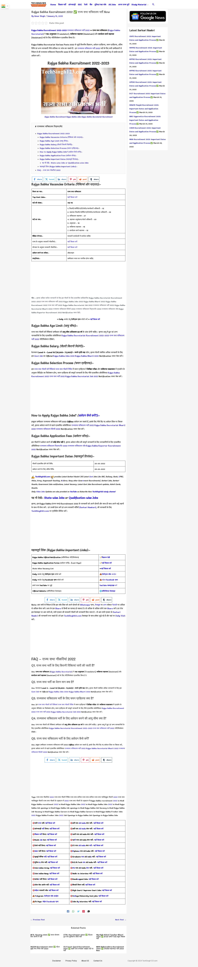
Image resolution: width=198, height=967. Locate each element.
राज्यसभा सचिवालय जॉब (110, 309)
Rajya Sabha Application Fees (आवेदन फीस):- (58, 155)
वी (75, 840)
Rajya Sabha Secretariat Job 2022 (78, 305)
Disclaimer (56, 961)
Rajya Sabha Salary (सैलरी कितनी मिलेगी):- (56, 144)
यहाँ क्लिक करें (72, 197)
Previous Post (37, 919)
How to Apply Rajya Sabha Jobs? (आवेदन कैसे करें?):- (61, 152)
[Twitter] (78, 911)
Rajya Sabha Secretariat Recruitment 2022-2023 (85, 335)
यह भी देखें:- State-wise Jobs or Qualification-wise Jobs (65, 163)
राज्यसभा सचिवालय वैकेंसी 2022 (64, 309)
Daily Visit (120, 615)
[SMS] (89, 911)
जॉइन (110, 580)
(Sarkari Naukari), (88, 507)
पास (82, 856)
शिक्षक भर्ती (38, 834)
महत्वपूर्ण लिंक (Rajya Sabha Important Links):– (58, 166)
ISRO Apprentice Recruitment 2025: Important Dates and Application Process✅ (145, 120)
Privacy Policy (71, 961)
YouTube (73, 491)
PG (74, 868)
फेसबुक (97, 604)
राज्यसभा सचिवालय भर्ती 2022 (78, 30)
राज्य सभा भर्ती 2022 (55, 305)
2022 (52, 797)
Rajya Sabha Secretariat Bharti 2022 (102, 748)
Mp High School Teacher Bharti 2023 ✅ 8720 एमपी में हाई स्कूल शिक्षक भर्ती (110, 937)
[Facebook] (68, 911)
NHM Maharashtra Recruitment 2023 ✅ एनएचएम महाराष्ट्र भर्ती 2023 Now (110, 949)
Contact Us (98, 961)
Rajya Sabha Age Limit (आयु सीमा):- (54, 141)
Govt (91, 476)
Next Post (120, 919)
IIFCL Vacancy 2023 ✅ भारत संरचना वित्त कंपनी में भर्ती (44, 936)
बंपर (87, 868)
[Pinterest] (83, 911)
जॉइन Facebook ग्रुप (50, 901)
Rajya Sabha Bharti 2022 (94, 301)
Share (110, 608)
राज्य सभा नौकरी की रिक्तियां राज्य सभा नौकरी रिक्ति (53, 369)
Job (41, 840)
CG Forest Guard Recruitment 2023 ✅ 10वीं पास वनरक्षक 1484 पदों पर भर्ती (78, 949)
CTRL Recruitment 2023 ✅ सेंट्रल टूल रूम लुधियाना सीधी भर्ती (77, 936)
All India (82, 823)
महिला (37, 890)
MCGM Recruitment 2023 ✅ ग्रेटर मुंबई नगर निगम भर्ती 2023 (45, 948)
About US (85, 961)
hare (59, 608)
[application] (147, 4)
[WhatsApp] (73, 911)
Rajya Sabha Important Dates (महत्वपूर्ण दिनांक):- (59, 159)
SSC (36, 851)
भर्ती (43, 828)
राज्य (39, 823)
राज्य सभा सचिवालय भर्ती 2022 (52, 301)
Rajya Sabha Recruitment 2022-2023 (49, 30)
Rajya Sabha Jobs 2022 (73, 301)
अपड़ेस (109, 574)
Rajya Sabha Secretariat (61, 672)
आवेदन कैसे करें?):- (89, 415)
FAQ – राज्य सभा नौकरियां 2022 (48, 170)
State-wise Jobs (54, 497)
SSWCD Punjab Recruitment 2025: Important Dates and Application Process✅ (144, 108)
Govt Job (38, 356)
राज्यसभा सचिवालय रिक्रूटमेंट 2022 (89, 309)
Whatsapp (85, 604)
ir (62, 480)
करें (108, 585)
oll (75, 896)
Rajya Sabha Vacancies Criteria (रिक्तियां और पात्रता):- (62, 137)
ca (78, 879)
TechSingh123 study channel (103, 491)
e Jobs (94, 497)
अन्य (105, 604)
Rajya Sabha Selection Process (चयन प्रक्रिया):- (60, 148)
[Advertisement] (78, 280)
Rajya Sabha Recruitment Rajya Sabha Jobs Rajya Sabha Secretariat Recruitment (78, 117)
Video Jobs (40, 491)
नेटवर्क (114, 604)
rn (83, 480)
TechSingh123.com (42, 476)
